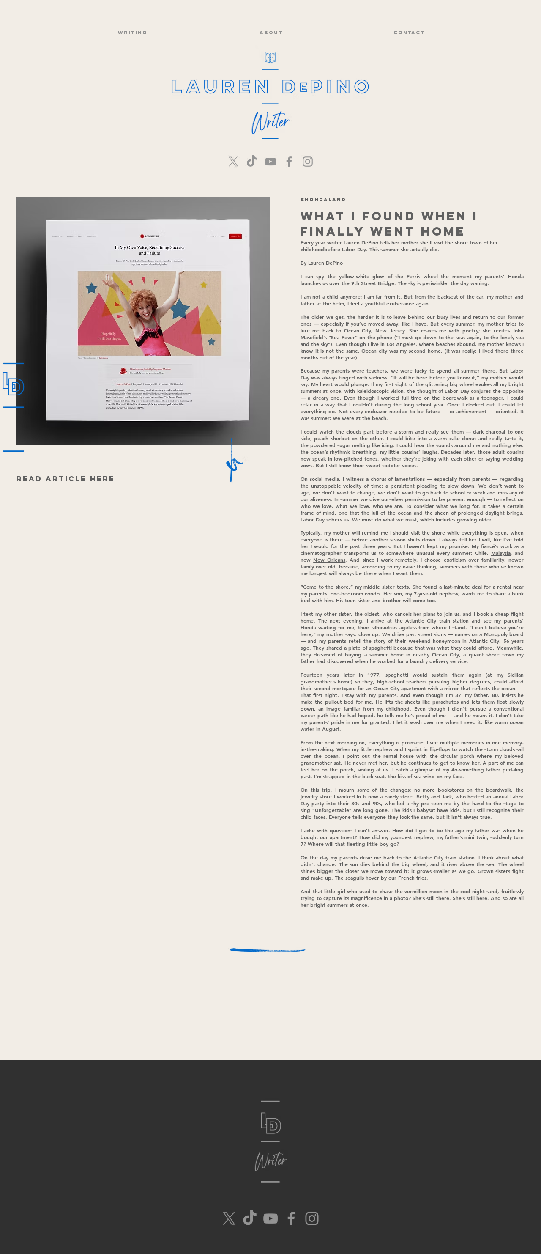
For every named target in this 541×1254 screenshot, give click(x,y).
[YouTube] (270, 161)
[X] (233, 161)
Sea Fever (343, 337)
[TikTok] (252, 161)
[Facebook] (289, 161)
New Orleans (329, 559)
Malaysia (501, 552)
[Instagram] (307, 161)
